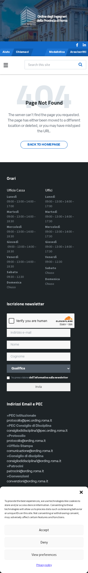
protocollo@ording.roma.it (26, 441)
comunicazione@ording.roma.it (30, 451)
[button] (81, 492)
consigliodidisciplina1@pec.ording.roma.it (37, 431)
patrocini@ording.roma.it (25, 471)
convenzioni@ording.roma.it (27, 481)
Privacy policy (44, 565)
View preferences (44, 555)
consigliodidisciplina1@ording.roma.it (34, 461)
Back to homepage (44, 144)
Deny (44, 542)
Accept (44, 530)
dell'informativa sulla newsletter (48, 378)
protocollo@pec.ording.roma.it (29, 420)
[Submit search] (80, 64)
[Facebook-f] (77, 45)
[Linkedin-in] (84, 45)
